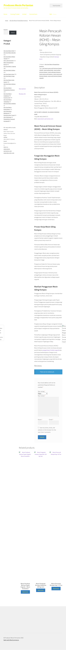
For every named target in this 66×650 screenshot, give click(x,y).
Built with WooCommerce (11, 640)
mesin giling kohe (48, 70)
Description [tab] (22, 89)
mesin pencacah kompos (46, 74)
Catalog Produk (14, 14)
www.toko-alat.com (9, 153)
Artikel (24, 14)
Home (5, 14)
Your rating (41, 391)
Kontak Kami (33, 14)
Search (5, 29)
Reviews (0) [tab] (22, 94)
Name (40, 419)
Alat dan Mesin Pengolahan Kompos (19, 20)
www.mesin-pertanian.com (45, 119)
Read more (25, 592)
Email (51, 419)
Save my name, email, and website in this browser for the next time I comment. (47, 430)
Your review (41, 396)
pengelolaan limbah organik (50, 350)
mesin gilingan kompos (54, 72)
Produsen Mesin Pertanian (18, 5)
